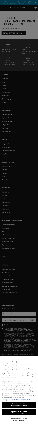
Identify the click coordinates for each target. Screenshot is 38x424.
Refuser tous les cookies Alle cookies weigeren (19, 412)
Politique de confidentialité (11, 400)
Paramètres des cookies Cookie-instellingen (19, 419)
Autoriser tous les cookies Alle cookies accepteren (19, 404)
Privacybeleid (25, 400)
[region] (19, 390)
